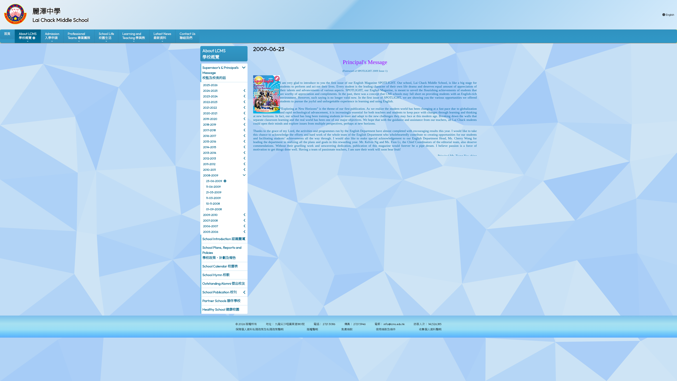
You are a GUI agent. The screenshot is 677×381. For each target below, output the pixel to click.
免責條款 (347, 329)
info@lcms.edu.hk (394, 324)
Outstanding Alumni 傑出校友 (223, 283)
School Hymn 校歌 (216, 275)
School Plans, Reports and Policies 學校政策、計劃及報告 (221, 252)
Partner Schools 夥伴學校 (221, 301)
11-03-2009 (213, 198)
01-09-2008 (214, 209)
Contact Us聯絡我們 (187, 36)
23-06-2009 (214, 181)
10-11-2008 (213, 203)
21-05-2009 (213, 192)
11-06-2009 (213, 186)
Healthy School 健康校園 (220, 309)
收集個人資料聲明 (430, 329)
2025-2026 (210, 85)
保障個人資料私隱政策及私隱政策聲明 (259, 329)
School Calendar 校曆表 (220, 266)
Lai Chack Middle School (60, 20)
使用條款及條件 (386, 329)
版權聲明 (312, 329)
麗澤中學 (46, 11)
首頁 (7, 34)
